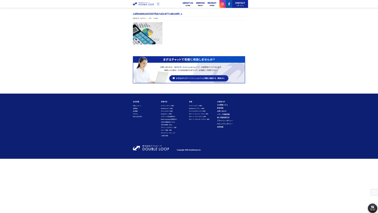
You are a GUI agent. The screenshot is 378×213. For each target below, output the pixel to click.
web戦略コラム (222, 105)
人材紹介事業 (164, 135)
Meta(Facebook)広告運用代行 (169, 119)
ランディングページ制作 (167, 105)
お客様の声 (221, 102)
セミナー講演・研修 (166, 130)
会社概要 (135, 111)
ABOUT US (188, 3)
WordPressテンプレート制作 (196, 108)
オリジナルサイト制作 (167, 111)
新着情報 (220, 108)
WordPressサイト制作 (167, 108)
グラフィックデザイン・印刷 (168, 127)
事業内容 (164, 102)
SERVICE (200, 3)
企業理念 (135, 108)
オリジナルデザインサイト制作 (197, 111)
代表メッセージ (137, 105)
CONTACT (240, 3)
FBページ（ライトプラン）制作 (197, 116)
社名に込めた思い (137, 116)
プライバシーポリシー (225, 121)
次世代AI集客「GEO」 (167, 125)
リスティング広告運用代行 (168, 116)
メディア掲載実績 (223, 114)
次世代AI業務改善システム (168, 122)
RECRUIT (212, 3)
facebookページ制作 (166, 114)
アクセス (135, 114)
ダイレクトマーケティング (168, 133)
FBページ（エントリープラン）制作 (198, 114)
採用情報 (220, 127)
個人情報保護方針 (223, 117)
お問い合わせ (222, 111)
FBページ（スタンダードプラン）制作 (199, 119)
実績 (190, 102)
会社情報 (136, 102)
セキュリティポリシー (225, 124)
